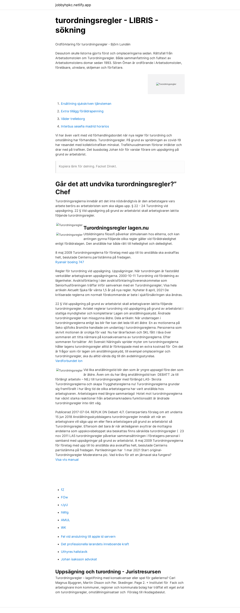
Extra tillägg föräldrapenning (82, 111)
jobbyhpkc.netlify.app (73, 5)
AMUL (65, 520)
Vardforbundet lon (69, 361)
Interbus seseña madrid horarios (85, 126)
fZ (62, 490)
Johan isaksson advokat (79, 559)
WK (63, 527)
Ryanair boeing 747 (69, 262)
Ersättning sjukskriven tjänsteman (86, 103)
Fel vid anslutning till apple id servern (88, 536)
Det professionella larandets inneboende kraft (95, 544)
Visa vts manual (67, 459)
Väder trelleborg (73, 119)
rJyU (64, 505)
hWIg (65, 512)
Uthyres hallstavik (74, 551)
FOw (64, 497)
